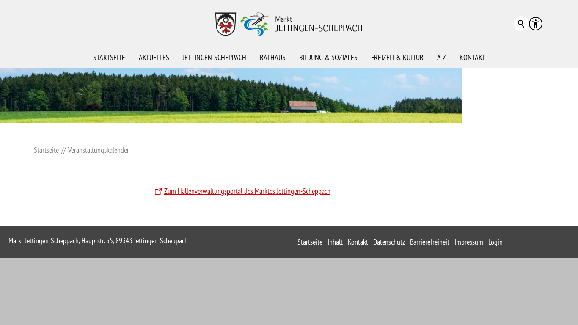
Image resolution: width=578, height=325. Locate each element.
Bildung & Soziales (328, 57)
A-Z (441, 57)
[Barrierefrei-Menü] (535, 23)
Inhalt (335, 242)
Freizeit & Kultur (397, 57)
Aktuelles (154, 57)
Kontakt (472, 57)
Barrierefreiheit (429, 242)
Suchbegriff (521, 23)
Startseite (109, 57)
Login (495, 242)
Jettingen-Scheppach (214, 57)
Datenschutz (389, 242)
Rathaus (273, 57)
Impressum (468, 242)
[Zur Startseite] (289, 24)
